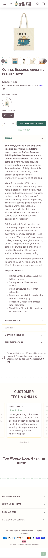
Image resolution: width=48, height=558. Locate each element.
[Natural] (6, 102)
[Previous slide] (5, 468)
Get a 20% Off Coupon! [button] (13, 520)
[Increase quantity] (13, 123)
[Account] (11, 4)
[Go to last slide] (3, 61)
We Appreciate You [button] (11, 496)
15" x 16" (8, 115)
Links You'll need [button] (11, 504)
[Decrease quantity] (4, 123)
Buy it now (24, 130)
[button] (5, 4)
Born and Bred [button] (9, 512)
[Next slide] (45, 61)
